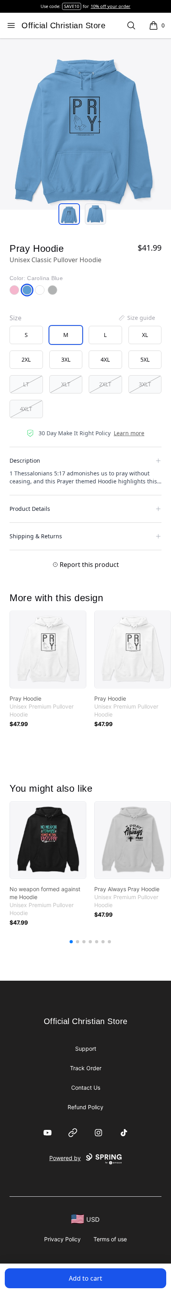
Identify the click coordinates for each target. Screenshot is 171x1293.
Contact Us (85, 1087)
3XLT (145, 384)
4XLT (26, 409)
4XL (105, 359)
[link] (48, 649)
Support (85, 1048)
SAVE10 (71, 6)
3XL (65, 359)
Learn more (129, 433)
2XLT (105, 384)
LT (26, 384)
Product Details (30, 508)
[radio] (26, 335)
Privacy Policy (62, 1239)
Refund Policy (85, 1107)
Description (25, 460)
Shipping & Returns (36, 536)
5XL (145, 359)
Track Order (85, 1068)
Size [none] (15, 318)
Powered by (65, 1158)
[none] (136, 318)
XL (145, 335)
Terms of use (110, 1239)
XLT (65, 384)
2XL (26, 359)
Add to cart (85, 1278)
